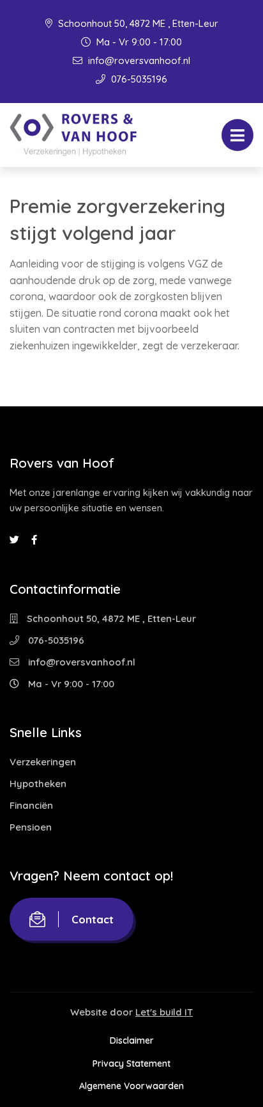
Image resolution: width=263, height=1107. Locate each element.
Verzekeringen (43, 762)
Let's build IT (164, 1012)
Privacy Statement (131, 1063)
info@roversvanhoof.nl (138, 60)
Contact (92, 919)
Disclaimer (132, 1040)
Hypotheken (38, 783)
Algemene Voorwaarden (131, 1086)
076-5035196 (138, 79)
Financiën (31, 805)
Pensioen (31, 827)
